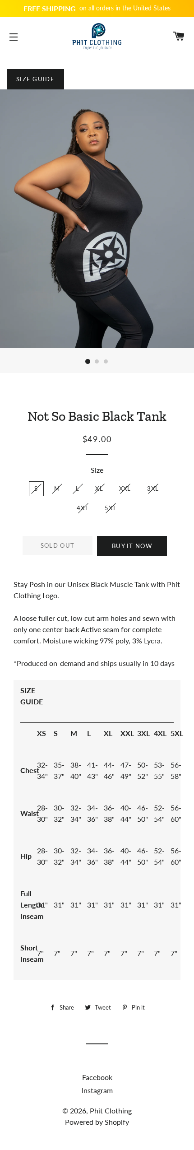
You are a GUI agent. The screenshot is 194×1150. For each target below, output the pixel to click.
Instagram (97, 1090)
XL (99, 488)
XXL (125, 488)
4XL (83, 508)
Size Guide (35, 79)
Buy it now (132, 545)
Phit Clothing (111, 1110)
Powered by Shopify (97, 1121)
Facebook (97, 1077)
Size (97, 470)
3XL (153, 488)
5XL (111, 508)
